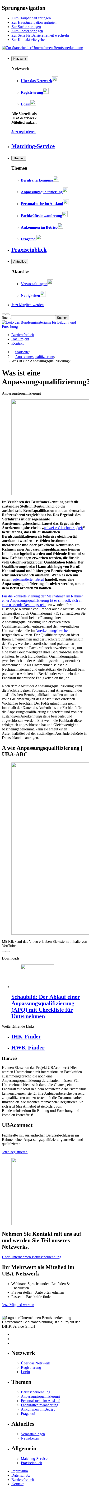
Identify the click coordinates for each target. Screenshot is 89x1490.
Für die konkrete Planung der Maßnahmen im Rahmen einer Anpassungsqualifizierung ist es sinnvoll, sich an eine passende (43, 600)
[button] (44, 855)
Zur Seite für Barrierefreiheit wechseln (40, 35)
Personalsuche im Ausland (40, 1401)
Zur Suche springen (26, 27)
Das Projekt (20, 339)
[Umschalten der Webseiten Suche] (7, 314)
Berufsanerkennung (35, 1392)
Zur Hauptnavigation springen (33, 22)
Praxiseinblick (31, 1463)
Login (25, 1372)
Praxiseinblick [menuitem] (29, 250)
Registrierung (31, 1367)
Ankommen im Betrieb (38, 1409)
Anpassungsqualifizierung (40, 1396)
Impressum (19, 1471)
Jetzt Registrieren (15, 1152)
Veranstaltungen (33, 1434)
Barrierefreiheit (22, 335)
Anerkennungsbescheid (52, 631)
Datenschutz (20, 1475)
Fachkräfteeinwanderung (39, 1405)
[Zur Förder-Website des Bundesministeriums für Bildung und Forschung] (44, 327)
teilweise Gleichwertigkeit (63, 528)
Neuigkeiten (30, 1438)
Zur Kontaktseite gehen (29, 40)
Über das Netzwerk (35, 1363)
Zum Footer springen (27, 31)
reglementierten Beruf (27, 579)
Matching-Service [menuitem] (33, 146)
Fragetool (28, 1414)
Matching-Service (34, 1459)
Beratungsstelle (34, 605)
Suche (6, 317)
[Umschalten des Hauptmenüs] (4, 314)
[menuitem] (19, 58)
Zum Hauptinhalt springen (31, 18)
